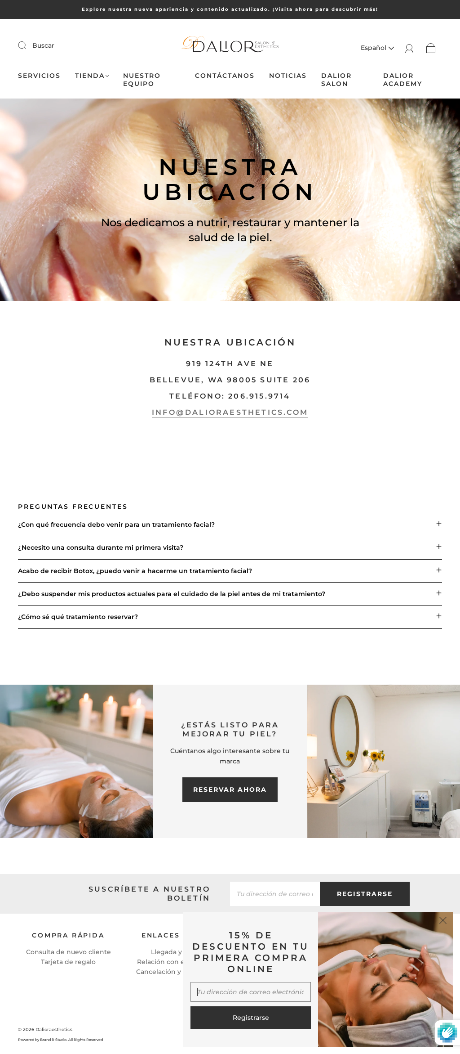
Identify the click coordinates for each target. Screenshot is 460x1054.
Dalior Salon (336, 80)
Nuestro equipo (142, 80)
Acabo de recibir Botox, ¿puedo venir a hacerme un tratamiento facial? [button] (135, 571)
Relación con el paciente (177, 962)
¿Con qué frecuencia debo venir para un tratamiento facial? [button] (116, 524)
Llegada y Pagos (177, 952)
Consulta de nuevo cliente (68, 952)
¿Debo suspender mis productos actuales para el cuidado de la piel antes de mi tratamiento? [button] (171, 594)
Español (374, 48)
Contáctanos (225, 76)
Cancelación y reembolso (177, 972)
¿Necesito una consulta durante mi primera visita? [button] (100, 547)
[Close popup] (443, 922)
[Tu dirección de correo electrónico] (275, 894)
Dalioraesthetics (53, 1029)
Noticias (288, 76)
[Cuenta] (409, 47)
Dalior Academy (402, 80)
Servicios (39, 76)
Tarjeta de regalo (68, 962)
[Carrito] (431, 47)
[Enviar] (28, 45)
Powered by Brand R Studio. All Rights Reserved (60, 1039)
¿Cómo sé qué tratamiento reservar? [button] (78, 617)
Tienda (90, 76)
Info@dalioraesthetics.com (230, 412)
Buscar (43, 45)
